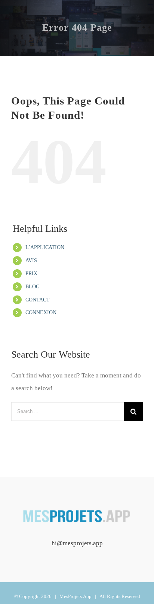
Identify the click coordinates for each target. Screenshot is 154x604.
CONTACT (37, 300)
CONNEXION (40, 312)
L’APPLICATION (44, 247)
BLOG (32, 286)
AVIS (31, 260)
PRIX (31, 273)
